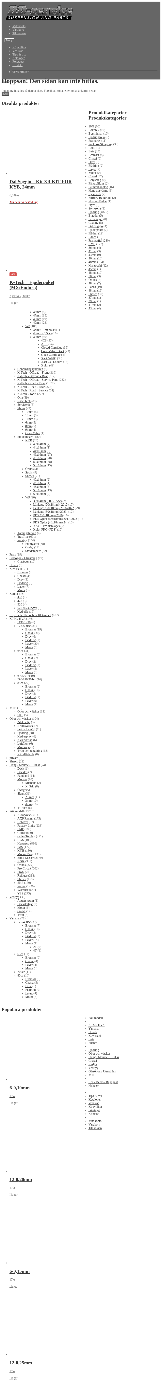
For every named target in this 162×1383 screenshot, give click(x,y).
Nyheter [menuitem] (94, 1085)
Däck (20, 768)
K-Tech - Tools (26, 394)
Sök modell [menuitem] (96, 1018)
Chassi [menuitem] (93, 1060)
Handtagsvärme (98, 190)
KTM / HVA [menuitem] (97, 1025)
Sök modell (16, 811)
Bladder (93, 215)
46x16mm (39, 454)
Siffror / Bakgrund (100, 197)
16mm (29, 419)
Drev (92, 162)
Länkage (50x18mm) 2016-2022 (53, 508)
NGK (20, 861)
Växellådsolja (25, 754)
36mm (92, 247)
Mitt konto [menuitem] (95, 1121)
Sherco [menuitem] (93, 1042)
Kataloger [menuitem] (95, 1099)
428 (19, 601)
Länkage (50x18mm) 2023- (50, 511)
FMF (20, 829)
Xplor (44, 365)
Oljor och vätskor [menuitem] (99, 1053)
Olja (20, 397)
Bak (91, 147)
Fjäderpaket (96, 229)
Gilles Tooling (26, 836)
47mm (37, 315)
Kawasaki (15, 568)
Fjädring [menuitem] (94, 1050)
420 (19, 597)
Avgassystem (25, 900)
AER (44, 344)
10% (91, 126)
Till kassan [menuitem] (95, 1128)
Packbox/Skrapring (100, 144)
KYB (92, 244)
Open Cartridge (50, 354)
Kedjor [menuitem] (93, 1064)
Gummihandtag (98, 187)
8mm (28, 426)
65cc (20, 650)
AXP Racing (25, 818)
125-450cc (24, 922)
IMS (20, 847)
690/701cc (23, 675)
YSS (20, 893)
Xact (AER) (48, 358)
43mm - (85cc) (42, 333)
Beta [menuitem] (91, 1039)
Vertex (21, 886)
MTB (12, 708)
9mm (28, 429)
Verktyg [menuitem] (93, 1067)
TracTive (22, 536)
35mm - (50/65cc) (44, 329)
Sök (5, 93)
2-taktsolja (23, 722)
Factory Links (26, 825)
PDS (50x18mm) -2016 (48, 515)
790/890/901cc (26, 679)
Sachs (92, 287)
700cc (21, 972)
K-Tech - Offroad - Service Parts (37, 379)
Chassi (93, 158)
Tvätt (20, 914)
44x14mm (39, 447)
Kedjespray (24, 736)
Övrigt (29, 547)
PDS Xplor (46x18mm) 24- (50, 522)
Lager (92, 169)
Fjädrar (93, 233)
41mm (92, 251)
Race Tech (24, 401)
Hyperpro (23, 843)
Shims (21, 408)
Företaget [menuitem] (94, 1110)
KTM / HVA (17, 618)
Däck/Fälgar (25, 904)
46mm (92, 258)
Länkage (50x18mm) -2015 (50, 504)
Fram (12, 554)
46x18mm (39, 458)
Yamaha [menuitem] (94, 1028)
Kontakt (17, 65)
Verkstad (17, 51)
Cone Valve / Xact (52, 351)
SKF (20, 715)
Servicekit (23, 404)
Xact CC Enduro (51, 361)
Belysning (95, 180)
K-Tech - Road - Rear (31, 386)
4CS (44, 340)
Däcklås (22, 772)
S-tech (92, 237)
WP (27, 326)
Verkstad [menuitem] (94, 1103)
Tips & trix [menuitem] (95, 1096)
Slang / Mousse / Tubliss (24, 765)
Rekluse (22, 875)
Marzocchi (95, 265)
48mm (92, 262)
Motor (92, 172)
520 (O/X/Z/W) (27, 608)
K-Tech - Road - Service (32, 390)
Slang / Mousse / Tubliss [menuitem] (104, 1057)
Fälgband (23, 775)
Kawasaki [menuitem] (95, 1035)
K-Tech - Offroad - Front (33, 372)
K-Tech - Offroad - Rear (32, 376)
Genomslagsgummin (30, 369)
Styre (92, 205)
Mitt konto (18, 26)
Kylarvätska (24, 740)
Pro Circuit (24, 868)
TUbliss (22, 807)
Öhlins (93, 279)
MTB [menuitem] (92, 1075)
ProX (20, 872)
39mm (92, 301)
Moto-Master (25, 857)
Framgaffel (95, 240)
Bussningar (96, 133)
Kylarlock (95, 194)
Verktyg (22, 540)
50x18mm (39, 465)
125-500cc (24, 625)
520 (19, 604)
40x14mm (39, 444)
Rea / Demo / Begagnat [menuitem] (103, 1082)
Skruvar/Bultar (98, 201)
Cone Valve (32, 433)
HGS (20, 840)
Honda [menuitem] (93, 1032)
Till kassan (19, 33)
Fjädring (94, 165)
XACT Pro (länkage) (46, 526)
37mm (92, 297)
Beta (91, 151)
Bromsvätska (25, 725)
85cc (20, 683)
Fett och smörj (26, 729)
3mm (28, 800)
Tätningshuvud (26, 533)
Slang (20, 793)
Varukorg (18, 29)
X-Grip (29, 786)
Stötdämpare (25, 436)
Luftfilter (22, 743)
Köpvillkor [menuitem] (95, 1106)
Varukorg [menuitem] (94, 1124)
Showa (93, 294)
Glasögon (23, 561)
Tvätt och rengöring (29, 750)
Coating (93, 222)
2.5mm (29, 797)
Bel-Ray (22, 822)
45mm (92, 269)
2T (35, 947)
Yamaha (14, 918)
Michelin (30, 782)
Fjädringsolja (97, 137)
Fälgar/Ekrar (96, 183)
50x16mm (39, 461)
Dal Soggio (96, 226)
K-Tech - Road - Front (31, 383)
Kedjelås (22, 611)
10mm (29, 411)
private (13, 757)
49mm (37, 322)
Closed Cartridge (51, 347)
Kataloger (18, 58)
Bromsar (94, 155)
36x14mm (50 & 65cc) (47, 501)
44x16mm (39, 451)
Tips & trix (19, 54)
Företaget (18, 61)
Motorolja (23, 747)
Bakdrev (94, 130)
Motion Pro (24, 854)
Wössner (22, 889)
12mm (29, 415)
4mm (28, 804)
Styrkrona (95, 208)
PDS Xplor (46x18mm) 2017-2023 (55, 518)
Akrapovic (24, 815)
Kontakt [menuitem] (94, 1113)
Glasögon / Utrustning (23, 558)
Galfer (21, 832)
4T (35, 950)
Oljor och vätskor (28, 711)
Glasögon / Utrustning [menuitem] (102, 1071)
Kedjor (13, 593)
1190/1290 (24, 622)
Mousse (22, 779)
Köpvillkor (19, 47)
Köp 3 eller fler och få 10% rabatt (30, 615)
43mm (92, 254)
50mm (92, 276)
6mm (28, 422)
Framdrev (95, 140)
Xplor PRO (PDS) (44, 529)
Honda (13, 565)
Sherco (13, 761)
